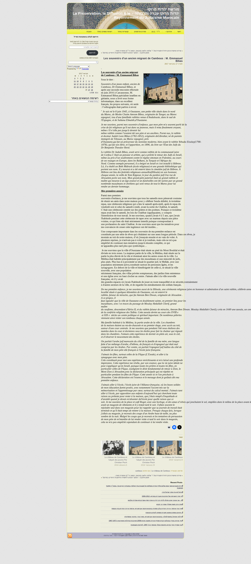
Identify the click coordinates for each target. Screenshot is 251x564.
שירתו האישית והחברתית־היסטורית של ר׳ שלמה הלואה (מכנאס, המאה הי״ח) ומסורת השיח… (147, 51)
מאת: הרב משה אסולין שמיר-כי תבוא (169, 504)
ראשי (179, 32)
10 (78, 81)
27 (89, 90)
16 (80, 84)
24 (78, 87)
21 (86, 87)
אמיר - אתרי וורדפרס (110, 535)
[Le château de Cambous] (170, 448)
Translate (85, 69)
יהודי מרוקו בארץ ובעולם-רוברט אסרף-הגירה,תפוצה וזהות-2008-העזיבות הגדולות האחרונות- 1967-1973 (146, 521)
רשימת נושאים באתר (104, 32)
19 (92, 87)
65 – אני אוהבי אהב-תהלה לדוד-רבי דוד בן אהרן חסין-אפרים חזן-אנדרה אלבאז (155, 500)
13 (89, 84)
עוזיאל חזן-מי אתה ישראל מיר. (172, 492)
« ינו (96, 92)
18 (75, 84)
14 (86, 84)
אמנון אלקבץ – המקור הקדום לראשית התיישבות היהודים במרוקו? (125, 53)
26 (92, 90)
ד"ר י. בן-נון (155, 32)
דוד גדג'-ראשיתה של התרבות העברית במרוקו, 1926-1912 (162, 496)
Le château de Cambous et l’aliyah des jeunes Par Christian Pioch (143, 459)
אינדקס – (168, 32)
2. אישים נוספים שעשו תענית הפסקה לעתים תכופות (164, 513)
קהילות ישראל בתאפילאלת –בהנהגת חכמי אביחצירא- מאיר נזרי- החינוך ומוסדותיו (153, 517)
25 (75, 87)
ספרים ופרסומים (140, 32)
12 (92, 84)
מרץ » (92, 92)
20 (89, 87)
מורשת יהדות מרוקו (163, 9)
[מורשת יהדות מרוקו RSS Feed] (70, 536)
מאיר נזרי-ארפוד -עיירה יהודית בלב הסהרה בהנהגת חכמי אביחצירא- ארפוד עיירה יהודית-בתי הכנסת (147, 508)
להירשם (92, 53)
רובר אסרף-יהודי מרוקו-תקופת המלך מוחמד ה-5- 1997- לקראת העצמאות (157, 525)
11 (75, 81)
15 (83, 84)
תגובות (89, 32)
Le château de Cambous (172, 457)
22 (83, 87)
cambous (138, 471)
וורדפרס (135, 535)
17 (78, 84)
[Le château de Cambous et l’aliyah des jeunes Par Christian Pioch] (142, 448)
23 (80, 87)
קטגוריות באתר (123, 32)
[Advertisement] (135, 41)
